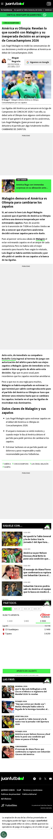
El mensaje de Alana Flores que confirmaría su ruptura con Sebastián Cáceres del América (37, 574)
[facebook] (34, 778)
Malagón (40, 239)
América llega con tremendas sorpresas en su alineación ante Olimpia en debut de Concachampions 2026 (31, 186)
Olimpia (7, 467)
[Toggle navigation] (2, 4)
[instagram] (40, 778)
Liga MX (26, 532)
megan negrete (16, 59)
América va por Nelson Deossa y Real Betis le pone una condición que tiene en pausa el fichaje (35, 557)
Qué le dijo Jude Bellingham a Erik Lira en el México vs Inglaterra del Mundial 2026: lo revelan (31, 692)
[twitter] (45, 778)
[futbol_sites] (9, 805)
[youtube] (50, 778)
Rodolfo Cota (9, 359)
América (7, 463)
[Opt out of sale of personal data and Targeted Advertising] (4, 834)
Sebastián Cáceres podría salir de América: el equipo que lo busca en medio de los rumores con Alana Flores (37, 592)
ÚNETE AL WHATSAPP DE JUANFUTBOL (24, 15)
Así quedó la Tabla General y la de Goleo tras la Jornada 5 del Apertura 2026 (37, 540)
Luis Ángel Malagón (39, 463)
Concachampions (21, 463)
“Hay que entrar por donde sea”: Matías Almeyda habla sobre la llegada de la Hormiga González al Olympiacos (31, 707)
